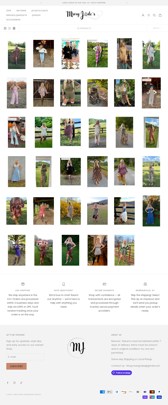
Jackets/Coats (40, 10)
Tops (8, 10)
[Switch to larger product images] (5, 28)
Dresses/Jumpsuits (16, 15)
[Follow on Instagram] (14, 382)
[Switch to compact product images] (14, 28)
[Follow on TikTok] (21, 382)
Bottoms (21, 10)
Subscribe (16, 366)
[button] (148, 15)
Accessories (13, 19)
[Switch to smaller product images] (9, 28)
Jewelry (36, 15)
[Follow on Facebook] (7, 382)
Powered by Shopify (32, 394)
